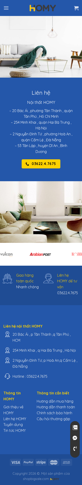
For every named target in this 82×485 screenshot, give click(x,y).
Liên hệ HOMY (14, 419)
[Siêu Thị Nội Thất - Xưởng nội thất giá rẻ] (42, 8)
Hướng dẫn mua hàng (55, 401)
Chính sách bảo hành (54, 413)
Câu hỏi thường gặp (53, 419)
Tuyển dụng (13, 424)
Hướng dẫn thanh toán (56, 407)
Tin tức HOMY (14, 430)
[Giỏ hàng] (76, 8)
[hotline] (75, 449)
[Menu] (6, 7)
